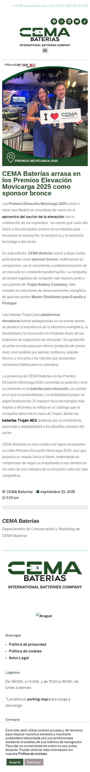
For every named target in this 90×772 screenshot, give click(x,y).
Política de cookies (25, 650)
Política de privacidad (27, 644)
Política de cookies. (33, 753)
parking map (37, 698)
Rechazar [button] (34, 762)
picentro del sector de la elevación (34, 216)
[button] (45, 50)
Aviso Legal (19, 657)
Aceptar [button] (15, 762)
